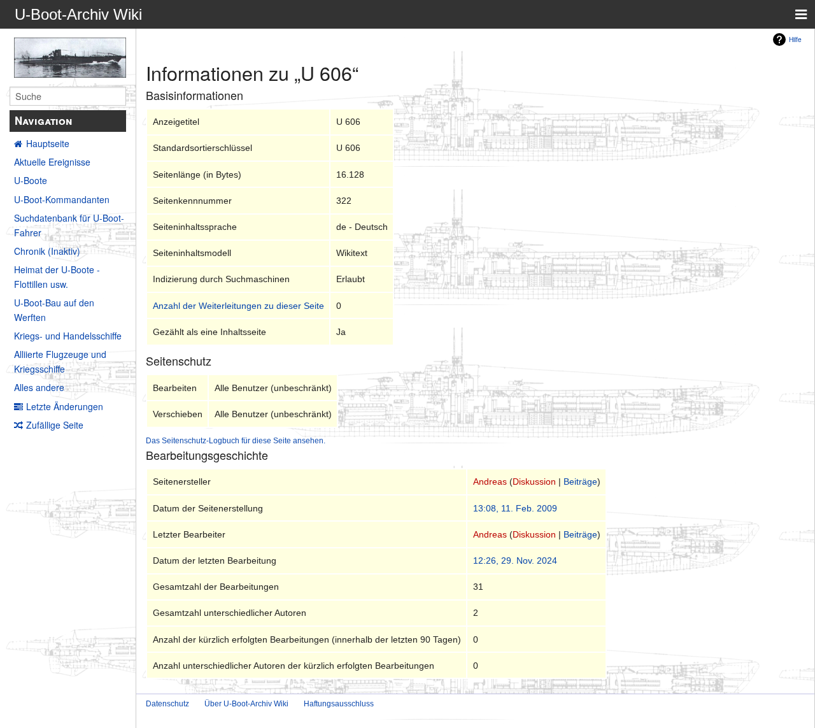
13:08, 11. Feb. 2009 (515, 508)
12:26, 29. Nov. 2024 (515, 560)
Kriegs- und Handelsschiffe (68, 335)
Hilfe (795, 39)
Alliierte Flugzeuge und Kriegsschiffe (60, 361)
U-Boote (30, 180)
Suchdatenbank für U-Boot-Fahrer (69, 224)
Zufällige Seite (54, 424)
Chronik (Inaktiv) (47, 251)
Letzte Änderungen (64, 406)
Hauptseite (47, 143)
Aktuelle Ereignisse (52, 161)
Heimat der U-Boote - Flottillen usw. (57, 276)
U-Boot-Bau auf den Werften (54, 309)
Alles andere (39, 387)
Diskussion (534, 481)
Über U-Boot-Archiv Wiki (246, 703)
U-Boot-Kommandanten (62, 199)
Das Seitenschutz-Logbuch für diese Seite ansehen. (235, 440)
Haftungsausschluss (339, 703)
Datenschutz (167, 703)
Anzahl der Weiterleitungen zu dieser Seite (238, 306)
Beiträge (580, 481)
